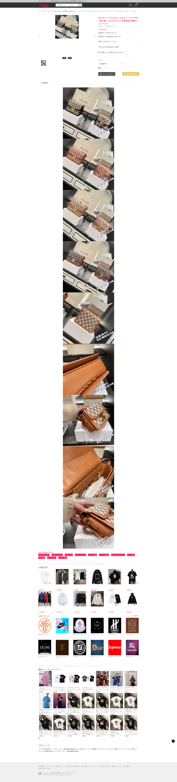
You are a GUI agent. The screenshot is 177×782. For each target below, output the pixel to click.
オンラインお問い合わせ (102, 766)
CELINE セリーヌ (110, 26)
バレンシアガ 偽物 (104, 554)
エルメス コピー (51, 557)
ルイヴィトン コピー (57, 554)
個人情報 (125, 766)
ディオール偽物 (92, 554)
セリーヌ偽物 (131, 554)
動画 (70, 58)
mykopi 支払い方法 (43, 768)
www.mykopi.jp (58, 774)
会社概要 (40, 766)
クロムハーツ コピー (80, 554)
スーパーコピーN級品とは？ (55, 766)
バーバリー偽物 (62, 557)
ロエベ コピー (69, 554)
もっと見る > (135, 615)
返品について (116, 766)
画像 (64, 58)
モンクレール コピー (44, 554)
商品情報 (45, 83)
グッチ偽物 (41, 557)
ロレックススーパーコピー (118, 554)
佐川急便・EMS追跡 (72, 766)
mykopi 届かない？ (86, 766)
